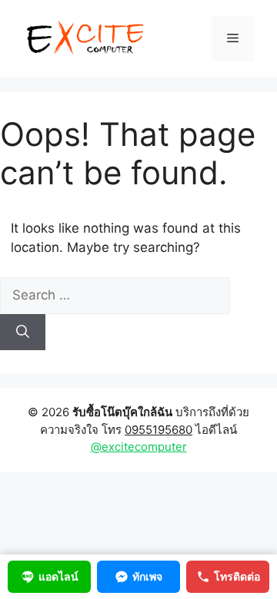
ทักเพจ (147, 576)
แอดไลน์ (58, 576)
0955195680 (158, 429)
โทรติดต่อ (237, 576)
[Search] (22, 332)
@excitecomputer (139, 446)
